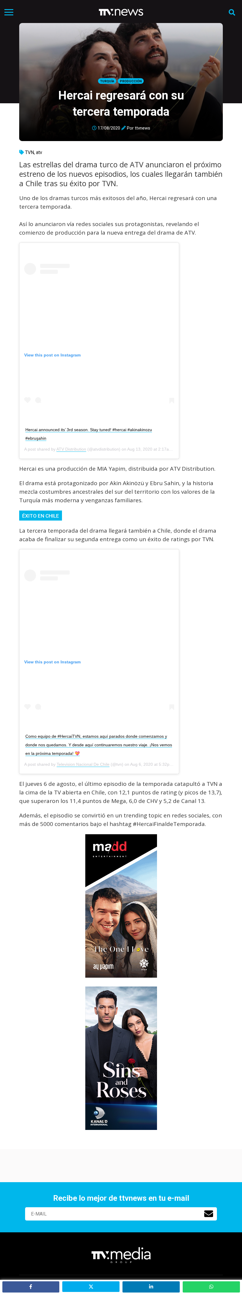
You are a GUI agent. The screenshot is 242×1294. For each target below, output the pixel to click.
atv (39, 152)
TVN (29, 152)
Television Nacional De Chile (83, 764)
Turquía (107, 81)
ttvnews (142, 128)
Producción (131, 81)
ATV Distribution (71, 449)
